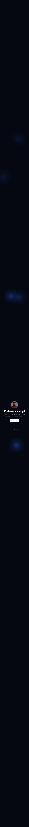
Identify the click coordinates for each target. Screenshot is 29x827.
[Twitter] (14, 429)
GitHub (15, 424)
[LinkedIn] (12, 429)
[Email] (17, 429)
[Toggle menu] (26, 2)
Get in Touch (14, 420)
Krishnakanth (4, 2)
